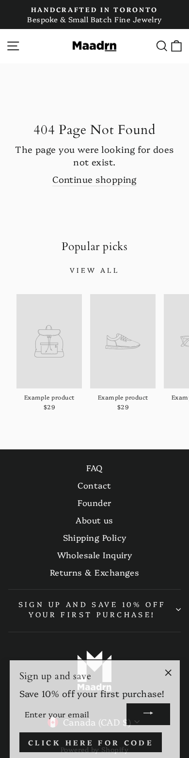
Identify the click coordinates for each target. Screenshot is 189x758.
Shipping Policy (94, 537)
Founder (94, 502)
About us (94, 519)
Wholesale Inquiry (94, 554)
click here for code (91, 740)
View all (94, 270)
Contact (94, 484)
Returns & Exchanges (95, 572)
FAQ (94, 467)
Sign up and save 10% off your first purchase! (92, 609)
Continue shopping (94, 179)
